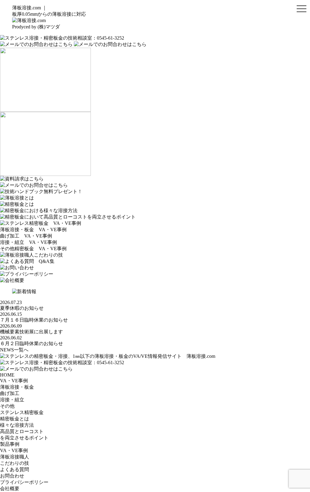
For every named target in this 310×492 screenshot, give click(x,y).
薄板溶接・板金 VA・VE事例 (33, 229)
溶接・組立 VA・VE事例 (28, 242)
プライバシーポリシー (24, 482)
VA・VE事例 (14, 380)
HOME (7, 374)
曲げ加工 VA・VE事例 (26, 235)
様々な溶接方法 (17, 425)
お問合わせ (12, 475)
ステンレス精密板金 (22, 412)
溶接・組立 (12, 399)
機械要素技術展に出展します (31, 331)
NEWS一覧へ (14, 349)
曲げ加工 (9, 393)
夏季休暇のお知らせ (22, 308)
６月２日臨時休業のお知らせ (31, 343)
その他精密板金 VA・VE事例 (33, 248)
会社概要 (9, 488)
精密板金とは (14, 418)
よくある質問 (14, 469)
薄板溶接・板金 (17, 387)
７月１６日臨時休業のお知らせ (34, 319)
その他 (7, 406)
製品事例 (9, 444)
